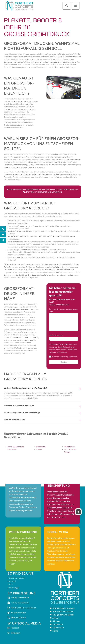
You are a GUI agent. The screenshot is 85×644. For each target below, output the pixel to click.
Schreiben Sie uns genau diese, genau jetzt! (63, 310)
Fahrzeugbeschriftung (16, 447)
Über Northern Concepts (63, 608)
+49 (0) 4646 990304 (20, 597)
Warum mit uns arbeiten (62, 611)
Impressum (57, 624)
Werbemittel (40, 447)
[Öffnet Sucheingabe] (67, 6)
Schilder (39, 449)
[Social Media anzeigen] (3, 240)
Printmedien (12, 449)
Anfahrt (55, 618)
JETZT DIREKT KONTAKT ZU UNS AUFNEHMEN (43, 192)
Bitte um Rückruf (18, 617)
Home (55, 631)
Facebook (15, 628)
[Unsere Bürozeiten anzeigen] (3, 234)
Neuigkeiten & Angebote (63, 614)
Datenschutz (58, 627)
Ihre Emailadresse (56, 335)
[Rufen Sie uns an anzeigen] (3, 229)
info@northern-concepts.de (23, 607)
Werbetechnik (69, 447)
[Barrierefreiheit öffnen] (78, 511)
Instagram (15, 633)
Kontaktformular (18, 612)
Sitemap (56, 621)
